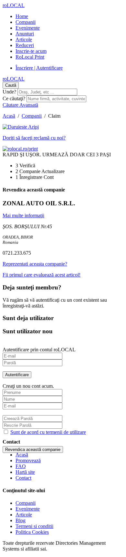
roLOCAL (14, 5)
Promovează (28, 460)
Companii (26, 22)
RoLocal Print (30, 57)
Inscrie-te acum (31, 51)
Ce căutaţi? (14, 98)
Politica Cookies (32, 532)
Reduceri (25, 45)
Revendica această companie (32, 449)
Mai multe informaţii (23, 215)
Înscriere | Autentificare (39, 68)
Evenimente (28, 28)
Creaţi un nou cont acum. (28, 386)
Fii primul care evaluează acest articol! (41, 275)
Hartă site (25, 472)
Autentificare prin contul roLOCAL (39, 349)
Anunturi (25, 33)
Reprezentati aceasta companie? (35, 264)
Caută (10, 85)
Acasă (9, 116)
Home (22, 16)
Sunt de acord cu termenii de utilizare (48, 432)
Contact (23, 478)
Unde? (9, 91)
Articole (24, 39)
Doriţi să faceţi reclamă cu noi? (34, 138)
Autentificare (17, 374)
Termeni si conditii (34, 526)
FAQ (21, 466)
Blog (21, 520)
